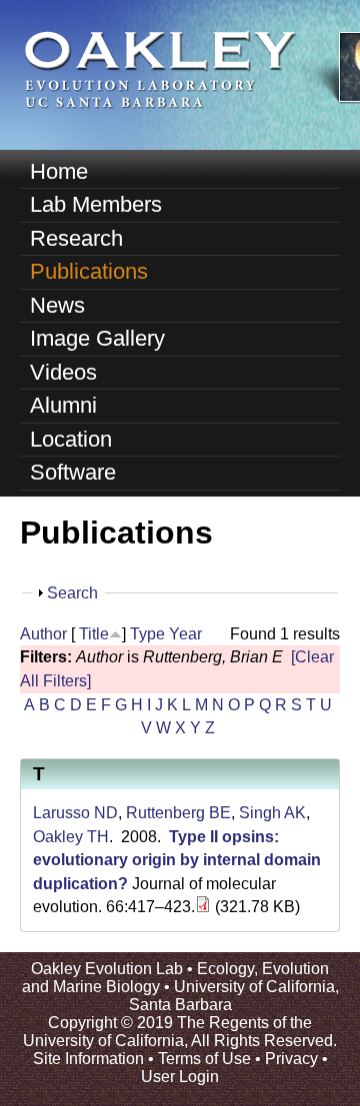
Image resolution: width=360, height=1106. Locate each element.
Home (59, 171)
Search (72, 592)
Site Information (88, 1058)
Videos (63, 372)
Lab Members (96, 204)
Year (185, 633)
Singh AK (272, 812)
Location (71, 439)
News (57, 305)
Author (43, 633)
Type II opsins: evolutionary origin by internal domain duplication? (177, 860)
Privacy (291, 1058)
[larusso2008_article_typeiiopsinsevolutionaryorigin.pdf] (203, 906)
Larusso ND (75, 812)
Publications (89, 271)
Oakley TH (71, 836)
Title (94, 633)
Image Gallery (97, 338)
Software (73, 472)
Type (147, 633)
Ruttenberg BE (178, 812)
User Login (180, 1076)
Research (76, 238)
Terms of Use (204, 1058)
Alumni (63, 405)
